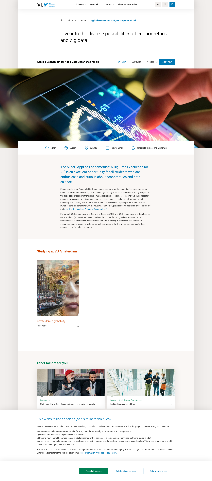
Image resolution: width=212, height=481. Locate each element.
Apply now (167, 62)
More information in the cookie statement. (98, 453)
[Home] (61, 20)
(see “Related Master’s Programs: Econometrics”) (85, 209)
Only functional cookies (126, 471)
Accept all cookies (93, 471)
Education (72, 20)
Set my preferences (158, 471)
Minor (83, 20)
